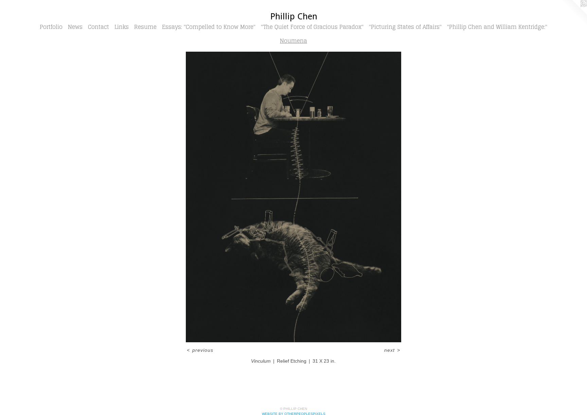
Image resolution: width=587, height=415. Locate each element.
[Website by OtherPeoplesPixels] (573, 13)
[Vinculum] (294, 197)
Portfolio (51, 27)
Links (121, 27)
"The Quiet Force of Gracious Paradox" (312, 27)
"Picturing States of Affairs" (405, 27)
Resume (145, 27)
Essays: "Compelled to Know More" (208, 27)
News (75, 27)
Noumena (293, 41)
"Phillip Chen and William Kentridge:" (497, 27)
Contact (98, 27)
